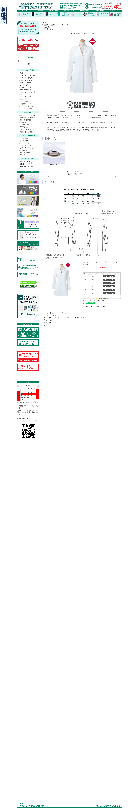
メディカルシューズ (27, 148)
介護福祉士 (24, 122)
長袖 (67, 25)
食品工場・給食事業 (27, 132)
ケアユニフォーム (26, 143)
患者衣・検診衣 (25, 89)
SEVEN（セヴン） (26, 164)
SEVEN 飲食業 (25, 153)
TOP (44, 23)
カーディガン (24, 85)
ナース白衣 (24, 141)
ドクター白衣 (48, 29)
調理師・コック (25, 127)
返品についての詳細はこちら (94, 300)
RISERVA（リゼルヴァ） (28, 166)
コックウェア (24, 99)
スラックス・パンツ (27, 80)
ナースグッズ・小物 (27, 106)
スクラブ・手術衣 (26, 78)
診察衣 (46, 25)
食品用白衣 (24, 150)
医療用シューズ (25, 104)
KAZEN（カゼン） (26, 162)
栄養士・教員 (24, 125)
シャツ (22, 94)
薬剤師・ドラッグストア (28, 115)
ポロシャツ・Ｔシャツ (27, 92)
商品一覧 (47, 27)
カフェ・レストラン (27, 129)
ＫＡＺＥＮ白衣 (25, 145)
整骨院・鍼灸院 (25, 120)
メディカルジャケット (27, 75)
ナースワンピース (26, 82)
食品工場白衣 (24, 101)
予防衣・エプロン (26, 87)
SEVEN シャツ (25, 155)
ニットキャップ (25, 97)
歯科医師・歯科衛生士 (27, 117)
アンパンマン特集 (26, 108)
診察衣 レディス (57, 25)
